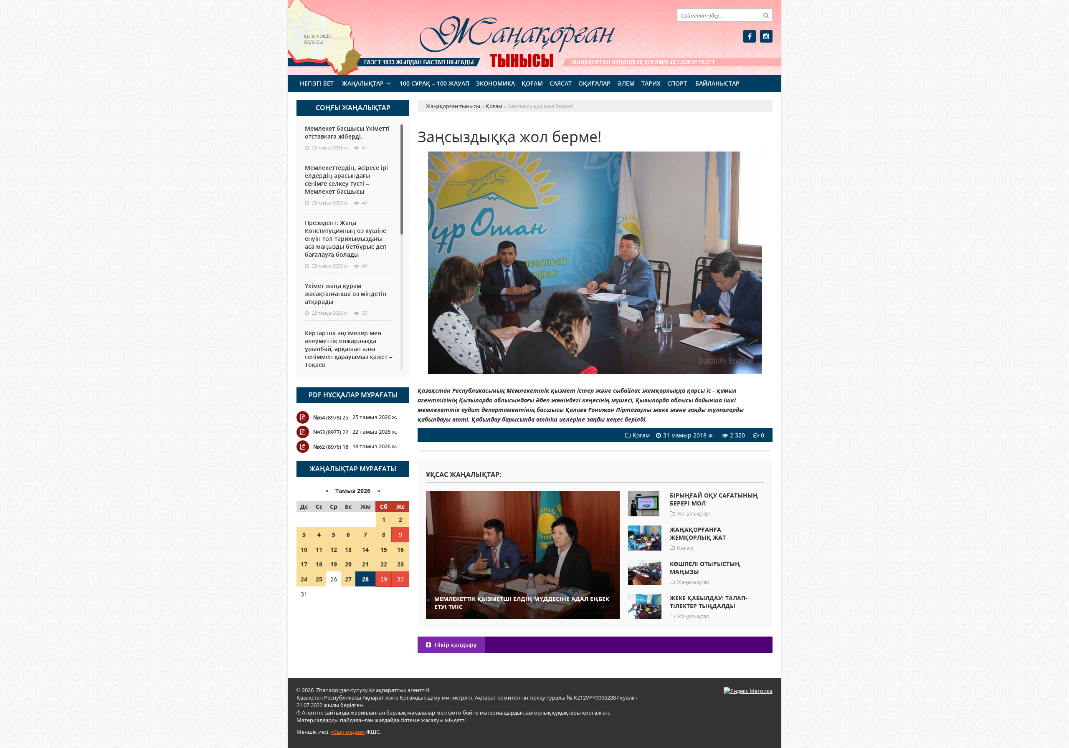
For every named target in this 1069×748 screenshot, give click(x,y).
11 (319, 549)
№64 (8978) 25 (330, 417)
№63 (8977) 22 (330, 432)
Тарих (651, 83)
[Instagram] (766, 36)
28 (365, 579)
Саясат (561, 83)
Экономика (495, 83)
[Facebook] (749, 36)
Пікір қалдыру (455, 645)
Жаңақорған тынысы (505, 36)
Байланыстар (717, 83)
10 (304, 549)
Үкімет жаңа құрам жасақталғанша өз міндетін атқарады (345, 294)
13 (348, 549)
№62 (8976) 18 (330, 446)
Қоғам (532, 83)
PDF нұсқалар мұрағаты (353, 394)
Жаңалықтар (363, 83)
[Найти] (766, 15)
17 (304, 564)
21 (365, 564)
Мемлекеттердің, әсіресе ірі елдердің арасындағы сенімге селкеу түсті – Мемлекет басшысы (346, 179)
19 (333, 564)
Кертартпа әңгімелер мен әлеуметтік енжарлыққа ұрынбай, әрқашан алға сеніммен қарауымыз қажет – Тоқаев (349, 349)
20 (348, 564)
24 (304, 579)
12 (333, 549)
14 (365, 549)
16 (400, 549)
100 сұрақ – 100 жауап (434, 83)
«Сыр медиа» (348, 731)
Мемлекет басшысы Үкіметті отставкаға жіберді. (347, 132)
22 (383, 564)
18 (319, 564)
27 (348, 579)
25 (319, 579)
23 (400, 564)
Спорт (677, 83)
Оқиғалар (594, 83)
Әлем (626, 83)
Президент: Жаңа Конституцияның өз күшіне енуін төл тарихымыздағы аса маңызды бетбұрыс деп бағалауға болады (346, 238)
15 (383, 549)
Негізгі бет (317, 83)
